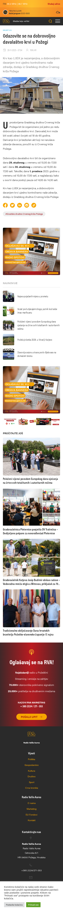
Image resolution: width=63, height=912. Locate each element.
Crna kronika (31, 787)
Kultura (31, 770)
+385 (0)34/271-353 (31, 870)
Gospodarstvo (32, 765)
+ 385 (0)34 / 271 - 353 (31, 706)
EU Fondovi (31, 814)
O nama (32, 803)
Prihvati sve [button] (33, 904)
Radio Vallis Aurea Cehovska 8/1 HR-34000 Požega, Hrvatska (31, 850)
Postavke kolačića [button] (14, 904)
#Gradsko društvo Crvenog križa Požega (24, 213)
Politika (31, 759)
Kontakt (31, 820)
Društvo (32, 776)
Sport (31, 782)
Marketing (32, 808)
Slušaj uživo (54, 3)
